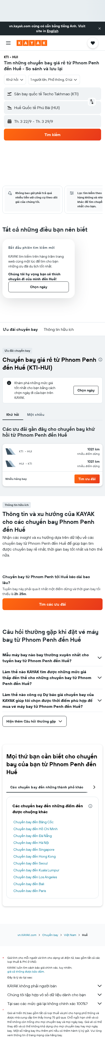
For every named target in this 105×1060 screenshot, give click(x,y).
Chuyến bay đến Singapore (33, 849)
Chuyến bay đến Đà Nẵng (32, 836)
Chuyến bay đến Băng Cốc (33, 822)
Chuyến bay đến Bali (28, 884)
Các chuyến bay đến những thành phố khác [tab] (47, 787)
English (52, 31)
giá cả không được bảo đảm (25, 971)
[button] (99, 28)
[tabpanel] (52, 584)
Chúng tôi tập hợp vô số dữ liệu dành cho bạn (46, 994)
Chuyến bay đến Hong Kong (34, 856)
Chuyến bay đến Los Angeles (35, 877)
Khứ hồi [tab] (12, 414)
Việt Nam (70, 935)
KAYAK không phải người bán (32, 985)
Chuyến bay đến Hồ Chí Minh (35, 829)
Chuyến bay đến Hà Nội (31, 842)
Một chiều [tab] (35, 414)
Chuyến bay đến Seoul (30, 863)
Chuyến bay (50, 935)
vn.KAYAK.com (27, 935)
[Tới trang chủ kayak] (32, 43)
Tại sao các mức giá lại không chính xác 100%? (47, 1003)
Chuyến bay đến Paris (29, 891)
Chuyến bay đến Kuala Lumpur (36, 870)
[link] (52, 604)
